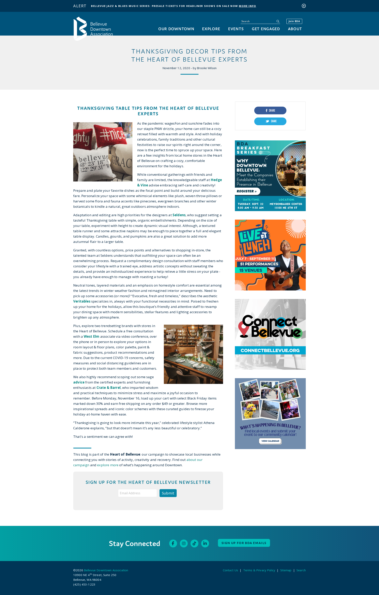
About (295, 28)
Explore (211, 28)
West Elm (91, 336)
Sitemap (286, 570)
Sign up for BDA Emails (244, 543)
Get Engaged (266, 28)
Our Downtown (176, 28)
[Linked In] (205, 543)
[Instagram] (184, 543)
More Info (247, 6)
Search (301, 570)
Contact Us (230, 570)
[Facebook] (173, 543)
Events (236, 28)
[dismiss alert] (304, 5)
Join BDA (294, 21)
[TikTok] (194, 543)
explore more (107, 465)
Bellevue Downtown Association (106, 570)
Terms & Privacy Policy (259, 570)
